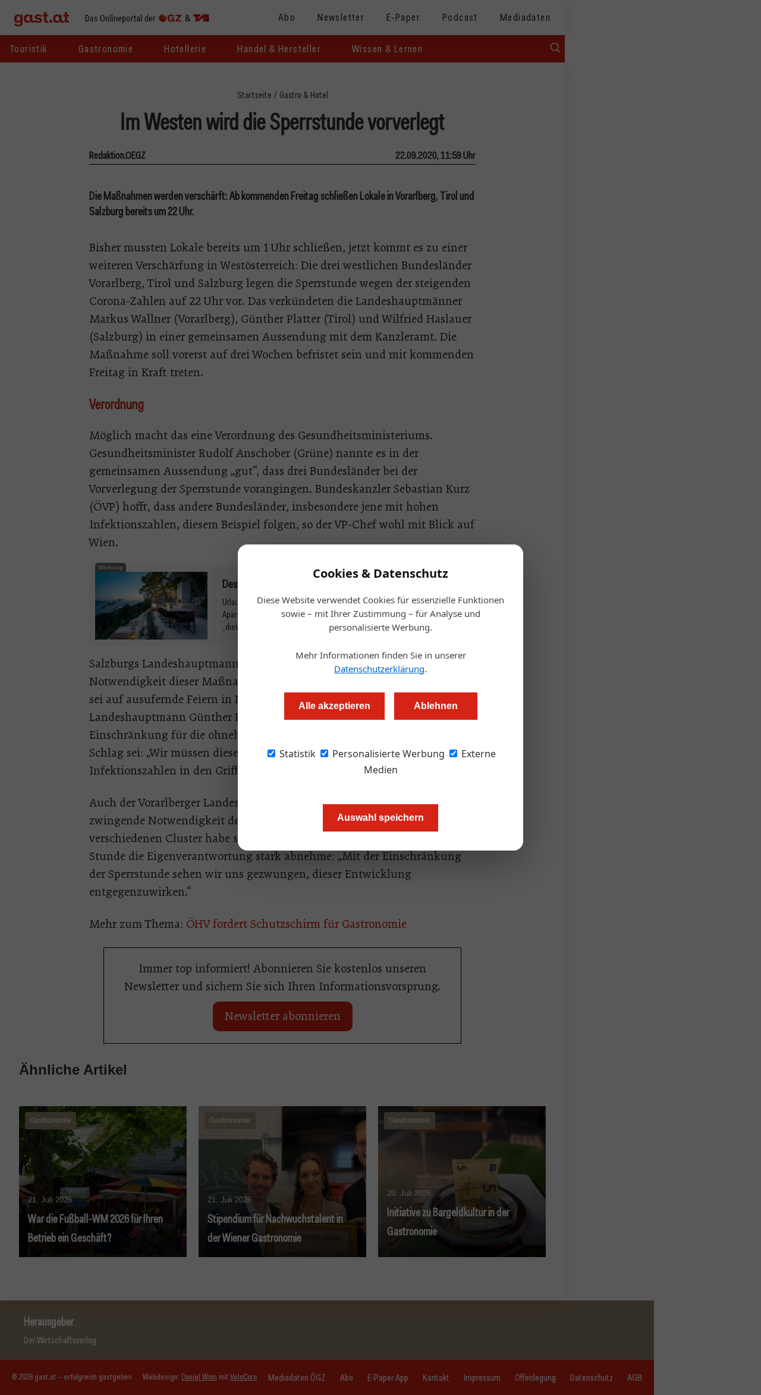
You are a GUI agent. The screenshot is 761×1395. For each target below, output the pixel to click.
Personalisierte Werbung (387, 753)
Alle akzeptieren (334, 706)
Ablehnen (436, 706)
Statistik (296, 753)
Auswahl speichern (380, 818)
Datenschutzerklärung (379, 669)
